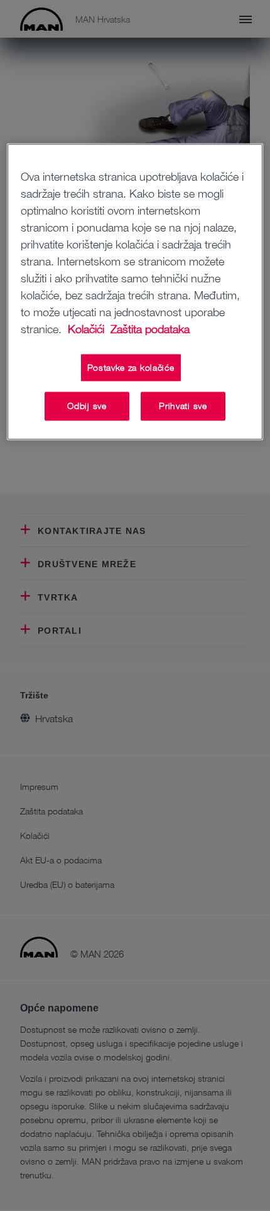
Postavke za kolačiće (131, 367)
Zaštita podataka (150, 329)
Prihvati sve (183, 406)
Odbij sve (86, 406)
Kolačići (87, 329)
